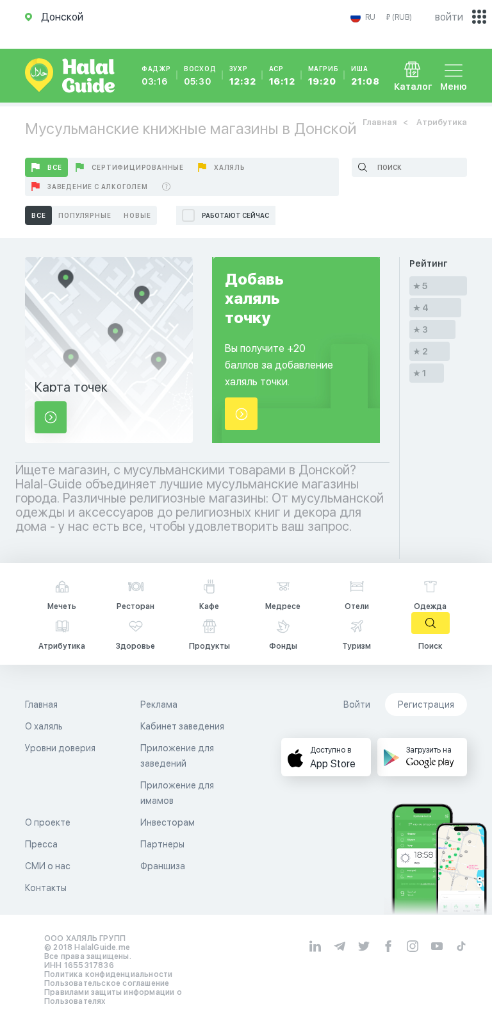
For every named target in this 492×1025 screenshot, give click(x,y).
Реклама (158, 704)
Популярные (84, 215)
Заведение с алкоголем (97, 186)
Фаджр (156, 76)
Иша (365, 76)
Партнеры (162, 844)
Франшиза (162, 866)
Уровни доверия (60, 748)
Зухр (242, 76)
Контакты (46, 888)
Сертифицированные (138, 167)
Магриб (323, 76)
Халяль (229, 167)
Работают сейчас (235, 215)
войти (449, 17)
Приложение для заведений (177, 756)
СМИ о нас (47, 866)
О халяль (44, 726)
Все (54, 167)
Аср (282, 76)
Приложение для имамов (177, 793)
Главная (380, 122)
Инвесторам (167, 822)
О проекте (47, 822)
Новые (137, 215)
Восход (200, 76)
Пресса (41, 844)
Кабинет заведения (182, 726)
